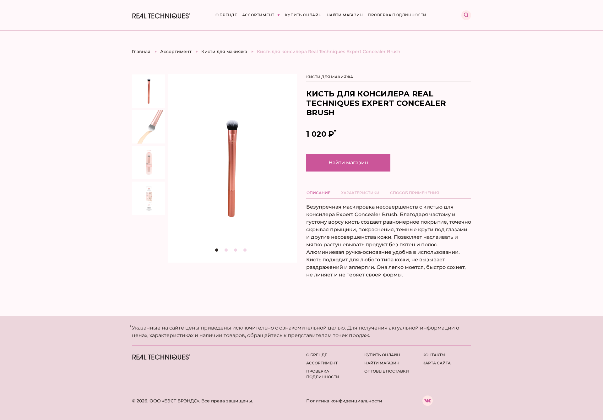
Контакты (433, 354)
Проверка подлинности (397, 15)
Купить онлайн (303, 15)
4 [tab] (246, 251)
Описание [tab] (318, 192)
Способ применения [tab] (414, 192)
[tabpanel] (232, 168)
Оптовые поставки (386, 371)
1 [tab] (218, 251)
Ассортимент (258, 15)
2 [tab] (228, 251)
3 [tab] (237, 251)
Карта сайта (436, 363)
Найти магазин (345, 15)
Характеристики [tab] (360, 192)
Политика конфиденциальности (344, 401)
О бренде (226, 15)
